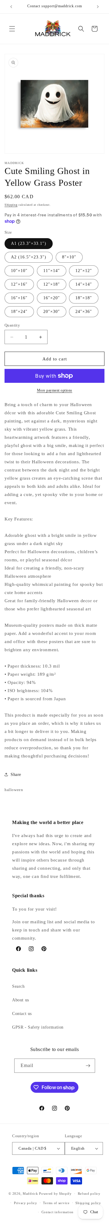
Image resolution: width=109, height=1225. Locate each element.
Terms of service (56, 1203)
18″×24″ (19, 311)
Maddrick (30, 1193)
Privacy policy (25, 1203)
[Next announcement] (97, 6)
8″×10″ (69, 257)
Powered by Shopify (55, 1193)
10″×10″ (19, 270)
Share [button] (16, 774)
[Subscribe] (88, 1066)
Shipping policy (88, 1203)
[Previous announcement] (11, 6)
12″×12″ (83, 270)
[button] (12, 28)
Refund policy (89, 1193)
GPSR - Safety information (38, 1027)
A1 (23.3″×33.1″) (28, 243)
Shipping (11, 204)
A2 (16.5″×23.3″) (28, 257)
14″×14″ (83, 284)
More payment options (54, 390)
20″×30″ (51, 311)
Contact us (22, 1013)
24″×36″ (83, 311)
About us (20, 1000)
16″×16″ (19, 298)
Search (18, 986)
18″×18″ (83, 298)
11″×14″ (51, 270)
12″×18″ (51, 284)
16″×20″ (51, 298)
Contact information (57, 1212)
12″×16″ (19, 284)
